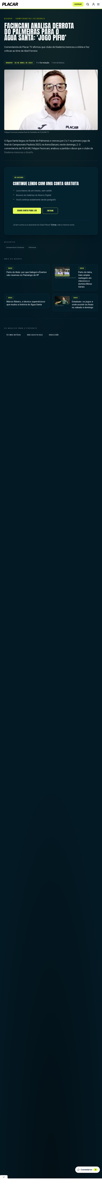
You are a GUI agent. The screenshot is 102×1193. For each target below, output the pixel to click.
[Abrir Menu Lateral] (98, 4)
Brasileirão (54, 335)
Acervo (8, 18)
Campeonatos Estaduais (15, 247)
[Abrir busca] (87, 4)
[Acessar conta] (93, 4)
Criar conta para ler (27, 210)
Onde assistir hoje (35, 335)
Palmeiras (32, 247)
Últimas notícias (14, 335)
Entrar (50, 210)
